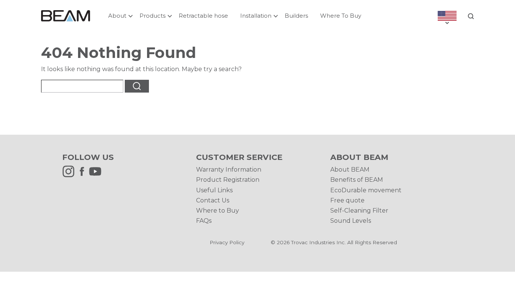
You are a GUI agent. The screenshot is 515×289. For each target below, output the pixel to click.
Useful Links (214, 190)
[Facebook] (83, 175)
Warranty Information (228, 169)
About (117, 15)
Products (152, 15)
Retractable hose (203, 15)
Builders (296, 15)
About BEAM (349, 169)
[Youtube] (97, 175)
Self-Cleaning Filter (359, 210)
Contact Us (212, 200)
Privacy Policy (227, 242)
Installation (255, 15)
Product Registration (227, 179)
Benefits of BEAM (356, 179)
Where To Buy (340, 15)
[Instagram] (70, 175)
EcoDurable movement (366, 190)
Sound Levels (350, 220)
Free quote (347, 200)
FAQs (204, 220)
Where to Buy (217, 210)
